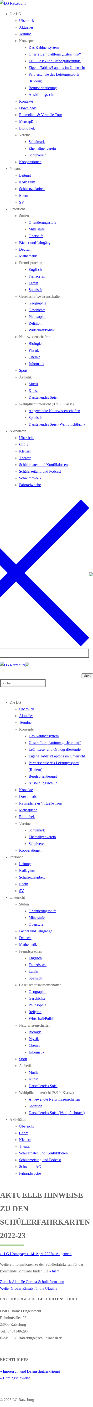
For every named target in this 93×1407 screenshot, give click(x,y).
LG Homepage (14, 1254)
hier (55, 1271)
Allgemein (63, 1254)
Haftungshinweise (16, 1378)
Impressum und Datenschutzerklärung (31, 1371)
